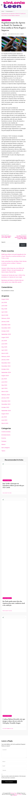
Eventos (3, 438)
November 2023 (5, 404)
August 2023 (5, 413)
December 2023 (5, 401)
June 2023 (4, 420)
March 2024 (4, 391)
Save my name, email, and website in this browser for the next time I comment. (13, 776)
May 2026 (4, 309)
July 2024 (4, 378)
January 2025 (5, 359)
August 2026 (5, 299)
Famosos (3, 441)
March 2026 (4, 315)
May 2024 (4, 385)
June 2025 (4, 343)
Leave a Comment (20, 34)
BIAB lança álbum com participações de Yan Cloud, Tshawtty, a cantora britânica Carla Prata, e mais (13, 256)
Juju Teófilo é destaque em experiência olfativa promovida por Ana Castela (13, 485)
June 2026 (4, 305)
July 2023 (4, 417)
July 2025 (4, 340)
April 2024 (4, 388)
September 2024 (6, 372)
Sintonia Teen (13, 793)
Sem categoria (5, 447)
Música (3, 444)
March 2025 (4, 353)
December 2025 (5, 324)
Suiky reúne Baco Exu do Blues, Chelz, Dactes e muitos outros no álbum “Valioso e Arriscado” (14, 263)
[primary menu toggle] (1, 4)
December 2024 (5, 363)
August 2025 (5, 337)
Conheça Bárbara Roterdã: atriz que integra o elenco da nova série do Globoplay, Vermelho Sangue (14, 721)
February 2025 (5, 356)
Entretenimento (6, 20)
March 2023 (4, 423)
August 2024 (5, 375)
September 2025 (6, 334)
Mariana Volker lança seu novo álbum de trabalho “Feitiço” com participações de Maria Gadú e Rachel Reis (12, 270)
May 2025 (4, 347)
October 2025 (5, 331)
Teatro (3, 451)
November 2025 (5, 328)
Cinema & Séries (5, 431)
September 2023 (6, 410)
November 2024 (5, 366)
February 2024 (5, 394)
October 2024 (5, 369)
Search (3, 242)
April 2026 (4, 312)
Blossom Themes (18, 794)
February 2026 (5, 318)
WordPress (14, 795)
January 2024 (5, 398)
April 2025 (4, 350)
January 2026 (5, 321)
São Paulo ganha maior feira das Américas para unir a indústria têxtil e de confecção (14, 603)
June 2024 (4, 382)
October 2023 (5, 407)
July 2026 (4, 302)
